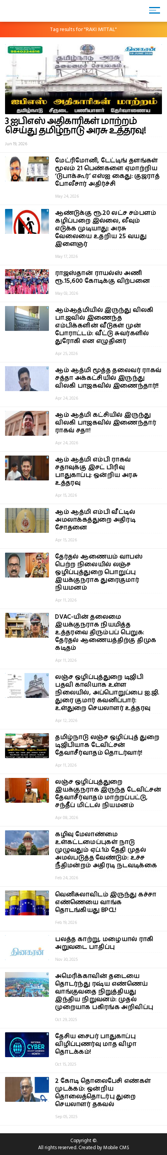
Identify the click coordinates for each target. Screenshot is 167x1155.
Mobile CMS (116, 1147)
